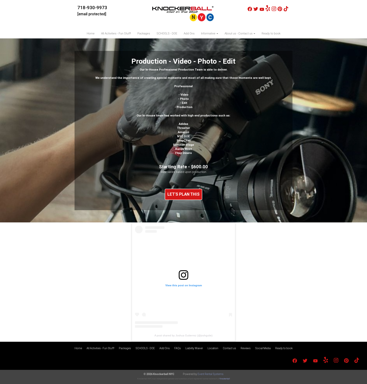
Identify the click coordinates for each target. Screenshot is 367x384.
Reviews (246, 348)
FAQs (177, 348)
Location (213, 348)
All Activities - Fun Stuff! (116, 33)
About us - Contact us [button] (239, 33)
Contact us (229, 348)
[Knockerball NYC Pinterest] (280, 10)
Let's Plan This (183, 194)
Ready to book (271, 33)
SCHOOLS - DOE (167, 33)
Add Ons (189, 33)
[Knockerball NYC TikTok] (286, 10)
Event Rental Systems (210, 374)
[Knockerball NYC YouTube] (262, 10)
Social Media (263, 348)
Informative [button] (208, 33)
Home (91, 33)
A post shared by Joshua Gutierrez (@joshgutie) (183, 335)
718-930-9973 (92, 7)
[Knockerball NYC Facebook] (250, 10)
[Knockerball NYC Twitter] (255, 10)
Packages (143, 33)
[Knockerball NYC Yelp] (268, 10)
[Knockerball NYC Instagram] (274, 10)
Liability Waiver (194, 348)
